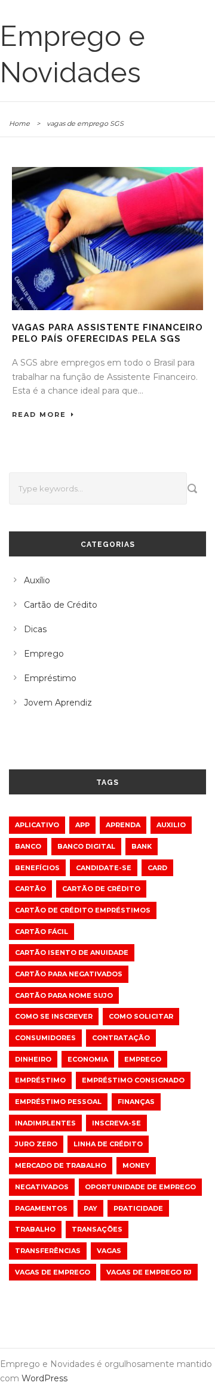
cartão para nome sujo (64, 995)
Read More (39, 414)
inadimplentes (45, 1123)
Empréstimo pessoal (58, 1101)
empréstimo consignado (133, 1080)
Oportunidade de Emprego (140, 1187)
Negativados (42, 1187)
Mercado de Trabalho (60, 1165)
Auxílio (37, 580)
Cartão (30, 888)
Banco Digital (86, 846)
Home (19, 123)
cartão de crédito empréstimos (82, 910)
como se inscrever (54, 1016)
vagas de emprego (52, 1272)
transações (97, 1229)
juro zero (36, 1144)
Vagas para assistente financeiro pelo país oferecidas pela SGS (107, 333)
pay (90, 1208)
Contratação (121, 1038)
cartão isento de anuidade (71, 952)
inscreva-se (116, 1123)
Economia (87, 1059)
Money (136, 1165)
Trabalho (35, 1229)
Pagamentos (41, 1208)
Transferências (48, 1251)
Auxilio (171, 825)
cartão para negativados (68, 974)
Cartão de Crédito (60, 604)
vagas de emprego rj (149, 1272)
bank (141, 846)
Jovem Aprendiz (58, 702)
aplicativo (37, 825)
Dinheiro (33, 1059)
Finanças (136, 1101)
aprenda (123, 825)
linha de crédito (108, 1144)
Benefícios (37, 868)
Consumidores (45, 1038)
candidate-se (103, 868)
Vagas (109, 1251)
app (82, 825)
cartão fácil (41, 931)
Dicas (35, 629)
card (157, 868)
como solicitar (141, 1016)
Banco (28, 846)
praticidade (138, 1208)
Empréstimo (50, 678)
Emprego (44, 653)
